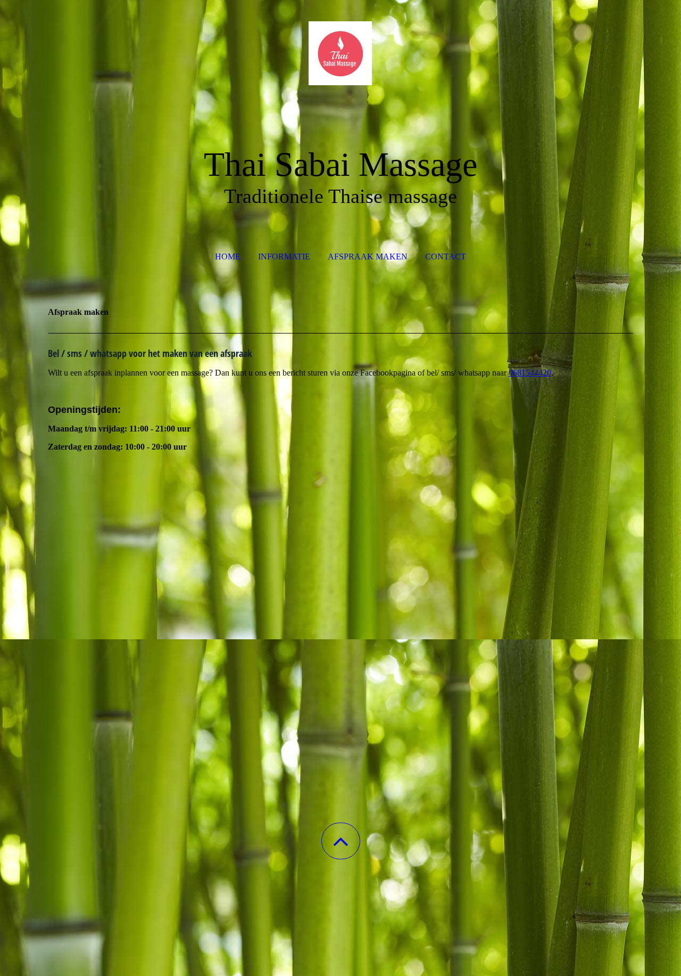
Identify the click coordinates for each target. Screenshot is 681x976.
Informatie (284, 256)
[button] (340, 841)
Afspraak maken (368, 256)
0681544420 (530, 372)
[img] (340, 53)
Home (227, 256)
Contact (445, 256)
